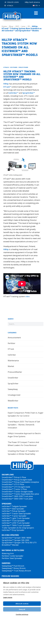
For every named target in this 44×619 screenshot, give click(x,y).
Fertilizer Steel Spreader (12, 558)
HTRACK (10, 5)
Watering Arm (8, 553)
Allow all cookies (22, 604)
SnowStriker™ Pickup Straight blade (17, 479)
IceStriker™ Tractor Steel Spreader (16, 513)
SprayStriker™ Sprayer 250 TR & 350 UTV (19, 542)
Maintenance (13, 360)
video (27, 296)
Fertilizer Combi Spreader (12, 556)
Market (11, 366)
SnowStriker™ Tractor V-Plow (14, 489)
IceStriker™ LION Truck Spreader (16, 523)
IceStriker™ (13, 93)
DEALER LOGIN (13, 2)
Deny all (22, 609)
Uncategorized (14, 395)
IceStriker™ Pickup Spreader (14, 511)
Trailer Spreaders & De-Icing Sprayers (18, 528)
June (23, 26)
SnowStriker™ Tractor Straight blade (17, 491)
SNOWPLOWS (8, 475)
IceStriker (13, 67)
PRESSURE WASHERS (10, 576)
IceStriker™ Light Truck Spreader (16, 518)
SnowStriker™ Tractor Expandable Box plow (20, 494)
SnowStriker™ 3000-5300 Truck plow (17, 499)
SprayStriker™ (28, 93)
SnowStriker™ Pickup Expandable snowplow (20, 482)
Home (4, 26)
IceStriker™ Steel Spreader (13, 508)
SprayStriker (23, 67)
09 (29, 26)
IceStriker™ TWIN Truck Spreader (16, 525)
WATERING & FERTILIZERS (13, 550)
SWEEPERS (6, 563)
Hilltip (6, 83)
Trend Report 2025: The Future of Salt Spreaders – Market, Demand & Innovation (24, 424)
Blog (11, 26)
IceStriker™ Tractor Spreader (14, 516)
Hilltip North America (32, 2)
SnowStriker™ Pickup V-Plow (14, 477)
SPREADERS (6, 504)
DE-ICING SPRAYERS (10, 535)
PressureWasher (15, 372)
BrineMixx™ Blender (10, 545)
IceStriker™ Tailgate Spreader (14, 506)
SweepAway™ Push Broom (13, 566)
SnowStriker (13, 377)
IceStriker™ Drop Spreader (13, 530)
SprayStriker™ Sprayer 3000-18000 (16, 538)
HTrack (6, 67)
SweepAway (13, 389)
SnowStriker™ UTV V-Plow (13, 484)
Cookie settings (22, 614)
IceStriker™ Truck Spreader (13, 520)
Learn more (7, 597)
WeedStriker (13, 400)
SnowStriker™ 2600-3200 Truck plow (17, 496)
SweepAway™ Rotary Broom (13, 568)
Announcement (14, 337)
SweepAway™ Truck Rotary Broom (16, 570)
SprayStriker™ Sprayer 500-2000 (15, 540)
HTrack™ (7, 87)
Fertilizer (11, 343)
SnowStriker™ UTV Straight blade (16, 487)
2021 (17, 26)
